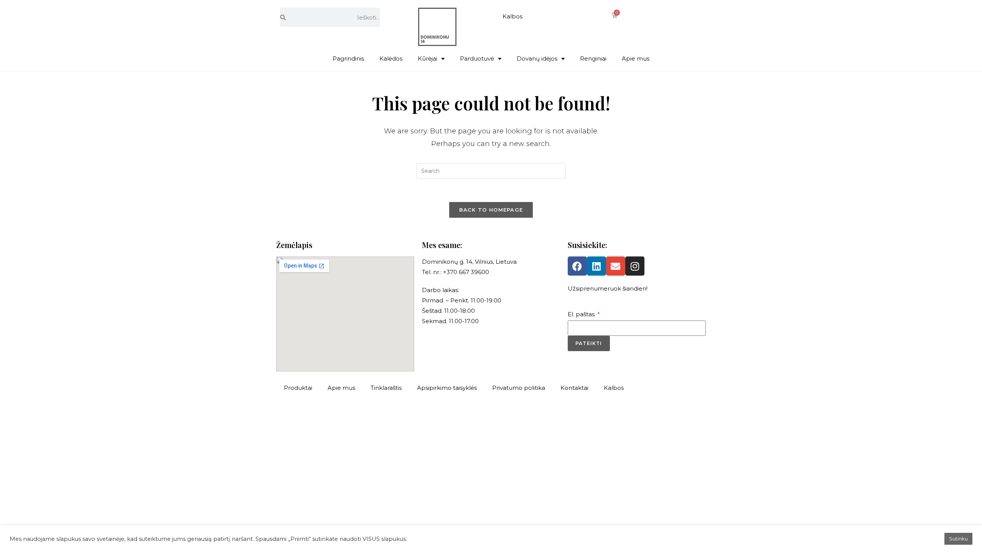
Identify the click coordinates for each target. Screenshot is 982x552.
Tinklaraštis (386, 387)
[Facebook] (577, 266)
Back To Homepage (491, 210)
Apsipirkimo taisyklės (447, 387)
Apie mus (635, 58)
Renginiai (593, 58)
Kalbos (512, 16)
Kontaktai (574, 387)
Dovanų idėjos (537, 58)
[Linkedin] (596, 266)
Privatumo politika (518, 387)
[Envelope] (615, 266)
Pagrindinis (348, 58)
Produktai (298, 387)
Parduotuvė (477, 58)
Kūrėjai (427, 58)
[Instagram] (634, 266)
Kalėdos (390, 58)
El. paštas (582, 314)
